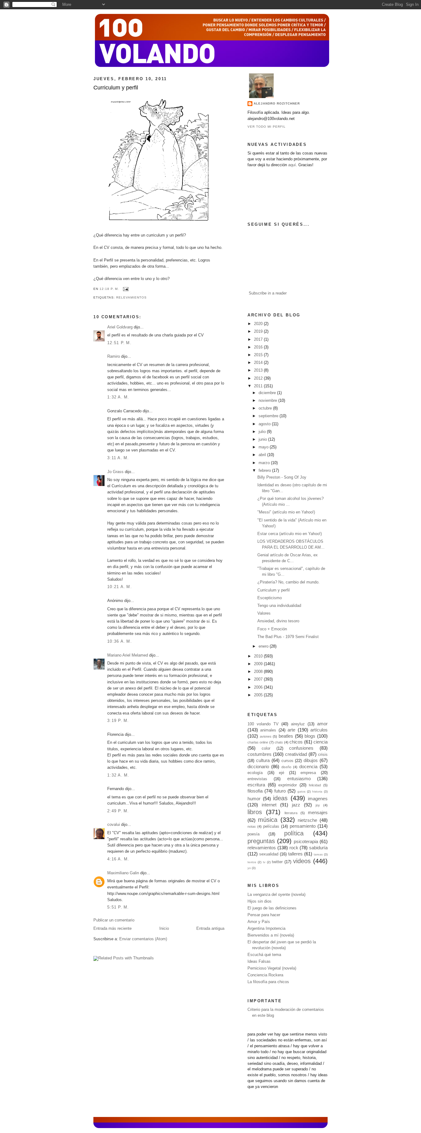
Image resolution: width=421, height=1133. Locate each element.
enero (264, 646)
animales (268, 730)
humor (253, 798)
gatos (301, 791)
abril (263, 455)
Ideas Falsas (259, 961)
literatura (290, 813)
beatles (286, 736)
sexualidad (268, 854)
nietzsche (307, 820)
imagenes (318, 798)
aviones (266, 736)
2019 (259, 331)
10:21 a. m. (119, 587)
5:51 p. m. (118, 907)
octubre (266, 408)
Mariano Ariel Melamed (127, 655)
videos (302, 861)
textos (251, 862)
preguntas (261, 841)
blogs (310, 736)
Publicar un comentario (113, 920)
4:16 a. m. (118, 859)
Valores (264, 613)
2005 (259, 695)
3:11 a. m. (118, 458)
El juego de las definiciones (271, 908)
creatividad (296, 754)
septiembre (269, 416)
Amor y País (258, 922)
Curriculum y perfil (115, 87)
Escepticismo (269, 598)
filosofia (255, 790)
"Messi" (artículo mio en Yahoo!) (286, 512)
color (266, 748)
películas (271, 826)
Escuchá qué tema (264, 955)
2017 (259, 339)
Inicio (164, 928)
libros (254, 812)
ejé (281, 773)
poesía (253, 834)
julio (263, 432)
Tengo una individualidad (279, 606)
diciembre (268, 393)
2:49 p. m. (118, 811)
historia (317, 791)
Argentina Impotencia (266, 928)
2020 (259, 324)
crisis (323, 754)
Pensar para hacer (263, 915)
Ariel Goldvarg (120, 327)
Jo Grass (115, 472)
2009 (259, 664)
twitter (277, 862)
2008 (259, 672)
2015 (259, 355)
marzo (265, 463)
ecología (255, 773)
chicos (296, 741)
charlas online (257, 742)
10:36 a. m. (119, 641)
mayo (264, 447)
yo (249, 868)
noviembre (268, 400)
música (267, 819)
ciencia (320, 741)
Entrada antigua (210, 928)
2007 (259, 679)
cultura (263, 760)
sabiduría (318, 847)
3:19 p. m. (118, 721)
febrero (265, 470)
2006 (259, 687)
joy (318, 805)
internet (269, 804)
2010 (259, 656)
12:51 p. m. (119, 343)
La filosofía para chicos (268, 982)
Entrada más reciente (112, 928)
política (294, 833)
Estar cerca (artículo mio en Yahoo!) (289, 534)
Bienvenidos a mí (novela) (270, 935)
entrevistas (257, 779)
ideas (280, 798)
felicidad (315, 785)
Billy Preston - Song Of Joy (281, 477)
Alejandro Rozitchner (277, 103)
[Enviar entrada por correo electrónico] (125, 288)
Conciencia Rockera (265, 975)
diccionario (258, 766)
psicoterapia (306, 841)
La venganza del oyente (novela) (276, 894)
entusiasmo (299, 778)
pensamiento (303, 826)
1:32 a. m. (118, 397)
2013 (259, 370)
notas (251, 826)
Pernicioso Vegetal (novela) (271, 968)
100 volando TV (263, 724)
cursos (287, 761)
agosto (265, 424)
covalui (113, 824)
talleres (295, 853)
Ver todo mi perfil (266, 126)
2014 (259, 362)
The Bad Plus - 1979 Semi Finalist (288, 637)
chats (279, 742)
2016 (259, 347)
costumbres (259, 754)
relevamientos (131, 297)
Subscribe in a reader (268, 293)
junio (263, 439)
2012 (259, 378)
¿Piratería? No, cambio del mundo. (288, 582)
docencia (308, 766)
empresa (308, 773)
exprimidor (287, 785)
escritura (256, 784)
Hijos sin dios (259, 901)
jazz (296, 804)
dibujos (311, 760)
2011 (259, 386)
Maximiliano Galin (123, 873)
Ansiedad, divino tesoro (278, 621)
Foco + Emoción (272, 629)
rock (293, 847)
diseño (286, 767)
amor (322, 723)
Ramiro (113, 356)
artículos (319, 729)
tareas (318, 854)
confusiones (301, 748)
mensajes (318, 812)
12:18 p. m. (109, 288)
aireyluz (298, 724)
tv (264, 862)
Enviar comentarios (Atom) (143, 939)
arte (291, 729)
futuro (280, 790)
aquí (292, 165)
